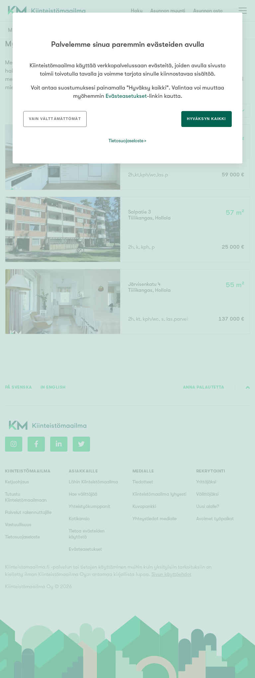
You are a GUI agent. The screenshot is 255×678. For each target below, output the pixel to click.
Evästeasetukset (126, 96)
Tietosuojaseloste (126, 140)
